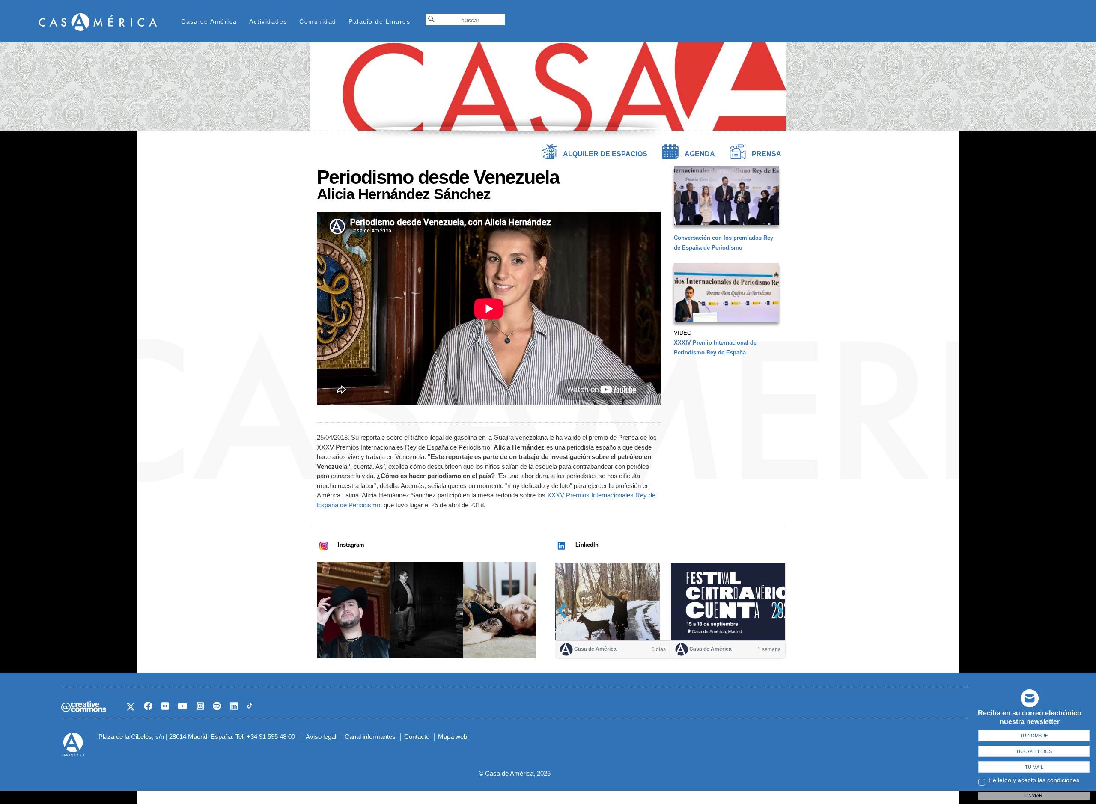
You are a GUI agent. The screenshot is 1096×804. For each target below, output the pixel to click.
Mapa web (452, 736)
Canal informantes (370, 736)
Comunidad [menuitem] (318, 21)
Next (775, 610)
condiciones (1063, 780)
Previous (564, 610)
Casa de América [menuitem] (209, 21)
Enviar (1033, 795)
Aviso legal (321, 736)
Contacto (416, 736)
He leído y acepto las (1034, 780)
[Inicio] (98, 21)
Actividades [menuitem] (268, 21)
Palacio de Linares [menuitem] (379, 21)
